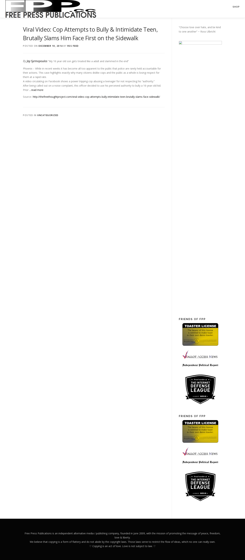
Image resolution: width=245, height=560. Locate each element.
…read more (36, 90)
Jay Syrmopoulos (37, 61)
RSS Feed (73, 45)
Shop (236, 6)
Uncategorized (47, 115)
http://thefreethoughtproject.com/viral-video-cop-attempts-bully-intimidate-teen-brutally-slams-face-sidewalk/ (96, 96)
